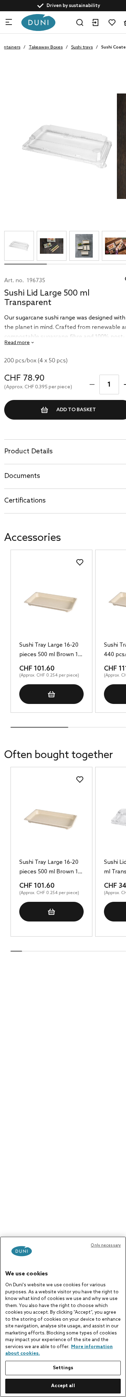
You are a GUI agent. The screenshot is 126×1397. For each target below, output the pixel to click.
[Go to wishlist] (111, 22)
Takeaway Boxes (46, 47)
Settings (63, 1368)
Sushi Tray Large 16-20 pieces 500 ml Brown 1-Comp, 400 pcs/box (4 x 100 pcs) (50, 650)
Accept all (63, 1386)
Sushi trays (82, 47)
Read (17, 343)
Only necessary (106, 1245)
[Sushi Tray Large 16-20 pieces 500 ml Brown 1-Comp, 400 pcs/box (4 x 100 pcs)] (51, 602)
